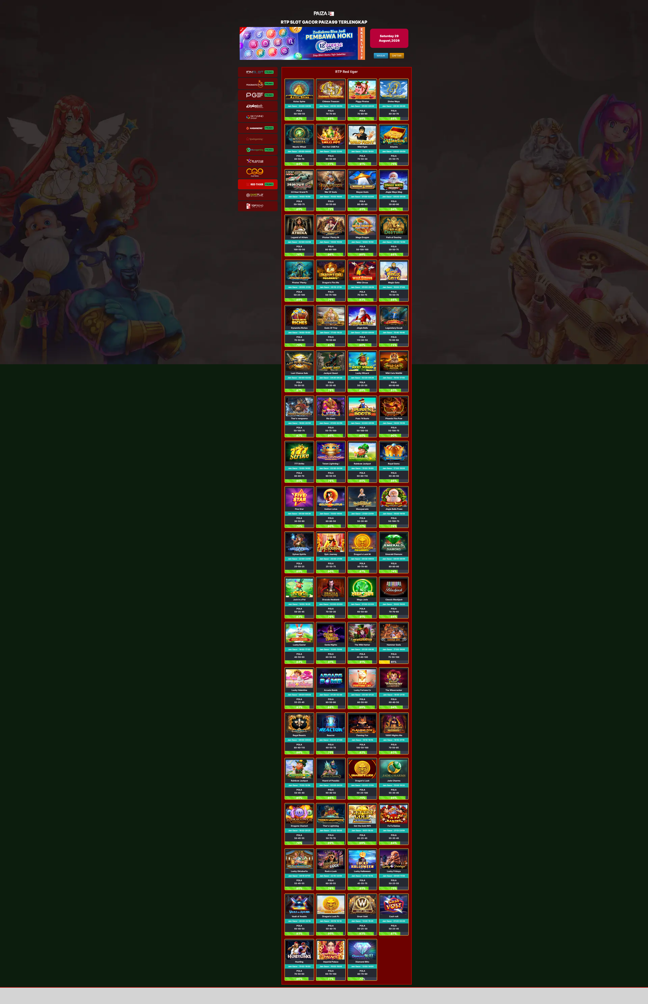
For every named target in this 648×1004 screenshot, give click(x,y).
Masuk (381, 55)
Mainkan (299, 99)
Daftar (396, 55)
